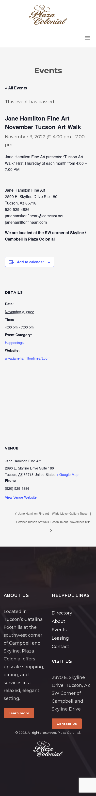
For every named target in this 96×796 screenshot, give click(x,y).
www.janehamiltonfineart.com (27, 358)
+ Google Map (67, 474)
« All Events (16, 88)
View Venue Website (21, 497)
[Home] (48, 748)
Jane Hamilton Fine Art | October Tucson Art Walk (32, 517)
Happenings (14, 342)
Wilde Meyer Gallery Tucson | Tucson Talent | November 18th (70, 517)
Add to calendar (30, 261)
